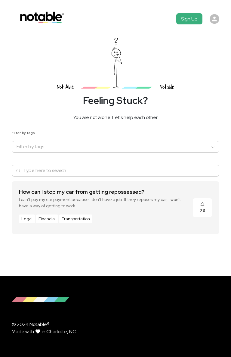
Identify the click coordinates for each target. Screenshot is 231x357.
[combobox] (112, 146)
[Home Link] (40, 19)
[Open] (213, 147)
